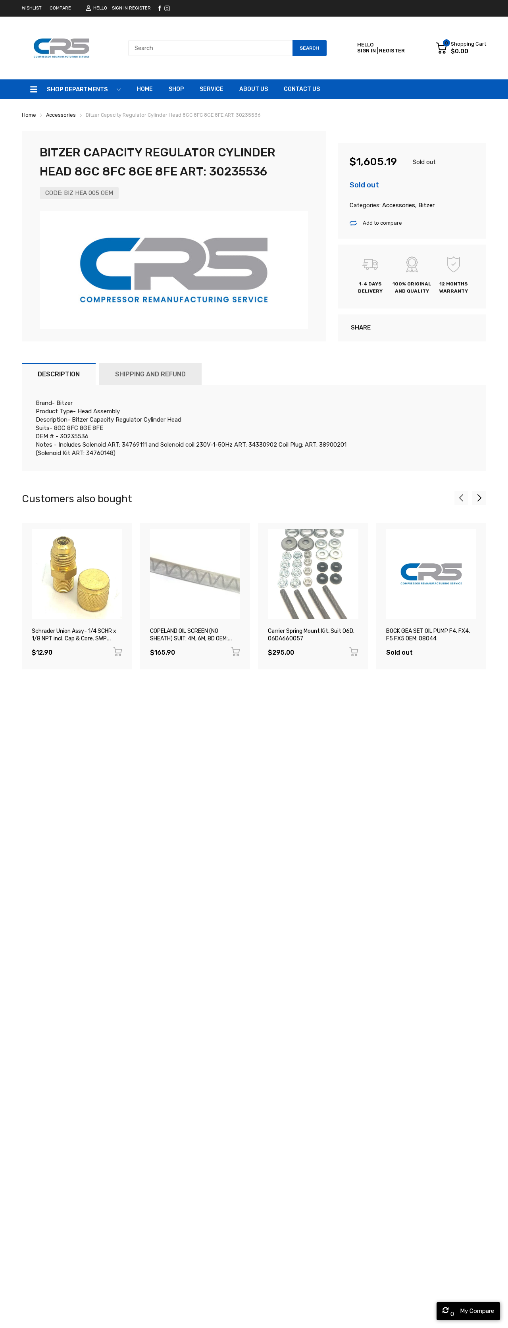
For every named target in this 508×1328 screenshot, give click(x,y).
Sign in (120, 8)
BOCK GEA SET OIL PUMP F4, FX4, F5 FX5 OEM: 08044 (428, 635)
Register (140, 8)
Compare (60, 8)
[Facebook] (159, 8)
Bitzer (426, 205)
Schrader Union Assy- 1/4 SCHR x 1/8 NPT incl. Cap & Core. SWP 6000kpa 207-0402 (74, 638)
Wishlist (32, 8)
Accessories (398, 205)
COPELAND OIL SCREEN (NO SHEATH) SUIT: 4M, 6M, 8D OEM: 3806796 (189, 638)
